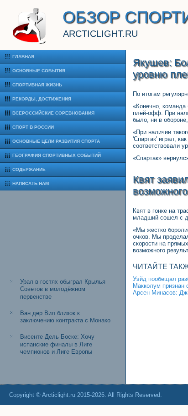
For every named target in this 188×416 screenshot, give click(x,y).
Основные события (38, 70)
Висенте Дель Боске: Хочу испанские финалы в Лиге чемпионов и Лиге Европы (57, 344)
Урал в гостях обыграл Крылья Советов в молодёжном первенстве (62, 289)
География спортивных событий (56, 155)
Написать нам (30, 183)
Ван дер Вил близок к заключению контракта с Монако (65, 317)
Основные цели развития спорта (56, 141)
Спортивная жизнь (37, 84)
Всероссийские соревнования (53, 112)
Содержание (29, 169)
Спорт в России (33, 127)
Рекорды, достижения (41, 98)
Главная (23, 56)
